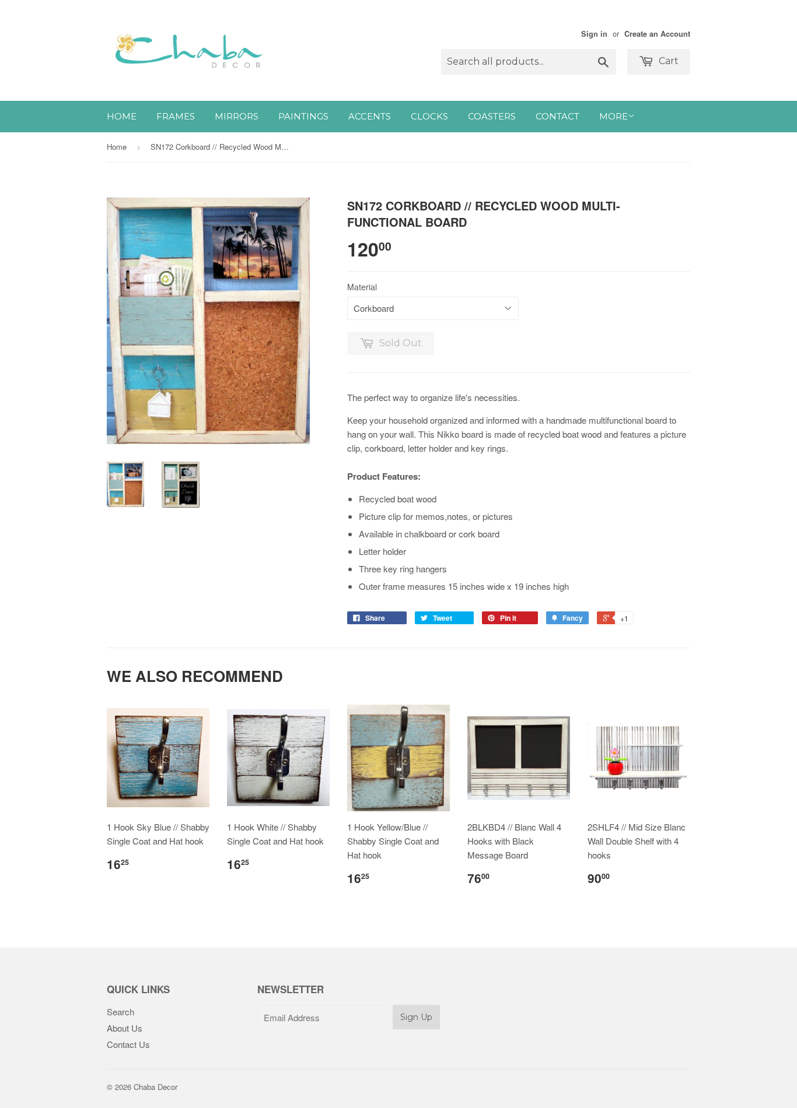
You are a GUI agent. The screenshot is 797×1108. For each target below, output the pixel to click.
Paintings (303, 116)
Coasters (492, 116)
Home (122, 116)
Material (362, 287)
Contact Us (128, 1044)
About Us (124, 1028)
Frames (175, 116)
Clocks (429, 116)
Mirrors (236, 116)
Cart (667, 60)
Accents (369, 116)
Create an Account (657, 34)
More (613, 116)
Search (120, 1011)
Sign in (594, 34)
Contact (557, 116)
